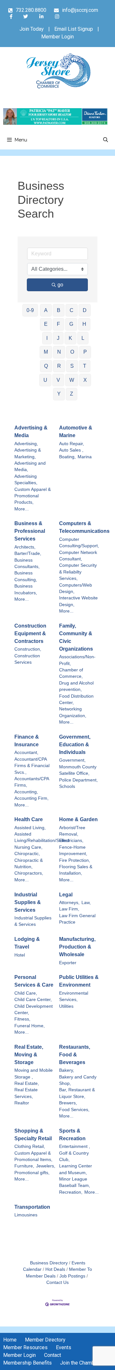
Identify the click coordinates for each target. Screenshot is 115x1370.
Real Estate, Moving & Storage (28, 1054)
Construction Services (27, 659)
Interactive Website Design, (78, 601)
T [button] (84, 366)
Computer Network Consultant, (78, 555)
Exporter (67, 962)
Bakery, (66, 1070)
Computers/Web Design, (75, 588)
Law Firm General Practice (77, 919)
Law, (86, 902)
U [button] (45, 380)
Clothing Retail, (29, 1146)
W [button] (71, 380)
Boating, (67, 456)
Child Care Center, (33, 999)
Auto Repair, (71, 443)
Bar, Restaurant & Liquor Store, (77, 1093)
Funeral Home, (29, 1025)
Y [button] (59, 394)
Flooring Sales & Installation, (75, 870)
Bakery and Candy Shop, (77, 1080)
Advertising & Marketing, (27, 453)
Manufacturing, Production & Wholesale (77, 946)
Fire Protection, (74, 860)
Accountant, (26, 752)
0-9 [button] (30, 310)
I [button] (47, 338)
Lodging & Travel (27, 942)
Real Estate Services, (26, 1093)
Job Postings (72, 1276)
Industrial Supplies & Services (27, 902)
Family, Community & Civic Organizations (76, 637)
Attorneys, (69, 902)
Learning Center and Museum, (75, 1169)
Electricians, (71, 840)
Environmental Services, (73, 996)
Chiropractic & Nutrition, (28, 863)
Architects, (24, 547)
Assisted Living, (30, 827)
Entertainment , (74, 1146)
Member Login (57, 37)
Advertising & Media (31, 431)
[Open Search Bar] (105, 139)
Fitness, (22, 1019)
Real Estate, (26, 1083)
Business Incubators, (25, 589)
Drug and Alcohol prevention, (76, 686)
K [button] (70, 338)
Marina (85, 456)
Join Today (31, 29)
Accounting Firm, (31, 798)
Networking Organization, (72, 712)
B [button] (58, 310)
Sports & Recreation (72, 1134)
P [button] (85, 352)
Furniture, (24, 1166)
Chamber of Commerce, (71, 673)
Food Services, (74, 1109)
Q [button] (46, 366)
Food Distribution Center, (76, 699)
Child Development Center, (33, 1009)
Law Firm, (69, 909)
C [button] (71, 310)
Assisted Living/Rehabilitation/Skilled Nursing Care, (41, 841)
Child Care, (25, 993)
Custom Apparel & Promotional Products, (32, 496)
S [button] (72, 366)
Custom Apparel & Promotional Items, (33, 1156)
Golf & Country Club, (74, 1156)
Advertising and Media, (30, 466)
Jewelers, (45, 1166)
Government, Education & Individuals (74, 744)
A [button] (46, 310)
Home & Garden (78, 819)
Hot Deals (55, 1269)
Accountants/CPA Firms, (31, 782)
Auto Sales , (71, 450)
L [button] (82, 338)
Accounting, (26, 791)
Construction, (27, 649)
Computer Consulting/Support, (79, 542)
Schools (67, 786)
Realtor (21, 1103)
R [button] (59, 366)
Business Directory (49, 1263)
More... (21, 509)
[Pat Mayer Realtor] (55, 123)
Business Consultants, (27, 563)
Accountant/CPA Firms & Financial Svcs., (32, 766)
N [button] (59, 352)
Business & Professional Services (29, 531)
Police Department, (78, 780)
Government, (72, 760)
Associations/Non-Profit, (77, 660)
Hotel (19, 955)
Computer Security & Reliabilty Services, (78, 572)
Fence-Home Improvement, (73, 850)
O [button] (72, 352)
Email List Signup (73, 29)
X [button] (85, 380)
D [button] (85, 310)
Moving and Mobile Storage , (33, 1073)
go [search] (60, 284)
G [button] (71, 324)
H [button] (84, 324)
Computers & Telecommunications (84, 527)
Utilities (66, 1006)
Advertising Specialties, (25, 479)
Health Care (28, 819)
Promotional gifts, (32, 1172)
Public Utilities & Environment (79, 981)
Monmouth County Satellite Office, (77, 770)
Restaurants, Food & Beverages (74, 1054)
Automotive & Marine (75, 431)
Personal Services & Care (33, 981)
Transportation (32, 1207)
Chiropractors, (28, 873)
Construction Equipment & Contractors (30, 633)
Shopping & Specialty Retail (33, 1134)
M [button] (46, 352)
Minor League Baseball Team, (74, 1182)
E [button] (46, 324)
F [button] (58, 324)
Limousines (25, 1215)
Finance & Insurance (26, 740)
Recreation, (70, 1192)
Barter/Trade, (27, 553)
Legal (66, 894)
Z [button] (71, 394)
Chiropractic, (27, 853)
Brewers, (68, 1103)
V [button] (58, 380)
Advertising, (26, 443)
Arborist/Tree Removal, (72, 831)
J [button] (58, 338)
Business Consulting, (25, 576)
